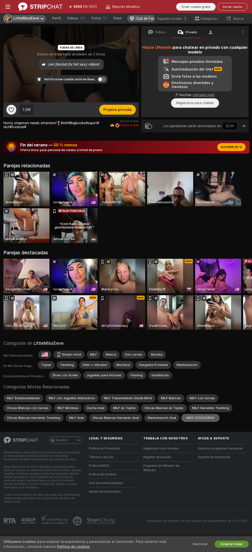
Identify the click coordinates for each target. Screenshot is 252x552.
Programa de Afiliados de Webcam (161, 468)
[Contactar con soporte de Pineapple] (78, 521)
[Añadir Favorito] (11, 110)
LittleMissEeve (48, 343)
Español (61, 440)
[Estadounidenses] (44, 355)
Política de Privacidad (104, 448)
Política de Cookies (103, 474)
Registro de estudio (157, 457)
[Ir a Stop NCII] (101, 521)
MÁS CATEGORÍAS (200, 418)
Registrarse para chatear (195, 103)
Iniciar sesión (232, 7)
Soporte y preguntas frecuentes (220, 448)
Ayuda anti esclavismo (105, 491)
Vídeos (76, 18)
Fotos (99, 18)
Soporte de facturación (214, 457)
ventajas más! (203, 95)
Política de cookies (73, 547)
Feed (117, 18)
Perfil (56, 18)
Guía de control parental (106, 483)
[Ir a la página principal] (40, 6)
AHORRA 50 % (231, 147)
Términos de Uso (101, 457)
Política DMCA (99, 465)
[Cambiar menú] (8, 6)
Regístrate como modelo (161, 448)
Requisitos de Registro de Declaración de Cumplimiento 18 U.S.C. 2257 (197, 521)
